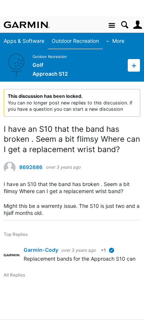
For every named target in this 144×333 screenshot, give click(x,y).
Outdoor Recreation (75, 41)
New (134, 65)
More (118, 41)
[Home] (27, 24)
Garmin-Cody (41, 250)
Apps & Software (24, 41)
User (137, 24)
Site (111, 25)
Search (124, 24)
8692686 (30, 167)
